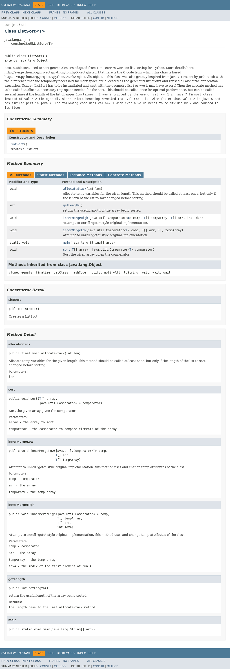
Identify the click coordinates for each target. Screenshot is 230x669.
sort (66, 249)
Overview (8, 5)
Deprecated (66, 5)
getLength (71, 205)
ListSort (16, 144)
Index (81, 5)
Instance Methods (86, 175)
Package (24, 5)
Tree (50, 5)
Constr (45, 18)
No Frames (71, 12)
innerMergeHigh (75, 218)
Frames (54, 12)
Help (91, 5)
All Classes (96, 12)
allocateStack (74, 188)
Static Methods (50, 175)
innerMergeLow (74, 230)
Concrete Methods (124, 175)
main (66, 242)
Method (60, 18)
